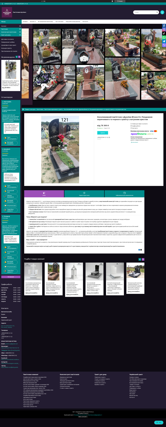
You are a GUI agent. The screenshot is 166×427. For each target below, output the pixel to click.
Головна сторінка (134, 377)
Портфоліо (133, 391)
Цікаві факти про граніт (8, 45)
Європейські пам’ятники (29, 397)
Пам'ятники (40, 109)
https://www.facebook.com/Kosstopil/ (10, 359)
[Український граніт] (7, 12)
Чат (160, 422)
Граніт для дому (6, 35)
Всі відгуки (11, 277)
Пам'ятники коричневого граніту (53, 109)
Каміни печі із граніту (100, 382)
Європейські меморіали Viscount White (33, 391)
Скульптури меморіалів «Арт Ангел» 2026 (34, 388)
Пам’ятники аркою (28, 404)
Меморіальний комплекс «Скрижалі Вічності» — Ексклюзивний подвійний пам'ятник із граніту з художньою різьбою (135, 286)
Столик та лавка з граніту (67, 388)
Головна (25, 21)
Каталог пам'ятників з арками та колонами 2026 (36, 384)
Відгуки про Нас (134, 395)
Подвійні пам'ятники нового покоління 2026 (34, 377)
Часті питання (59, 21)
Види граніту (133, 390)
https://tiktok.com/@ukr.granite (9, 367)
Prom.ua (91, 411)
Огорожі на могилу (65, 386)
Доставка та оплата (7, 39)
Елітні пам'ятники (28, 399)
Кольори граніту (6, 48)
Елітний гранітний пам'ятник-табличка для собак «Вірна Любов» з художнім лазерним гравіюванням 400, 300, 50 (11, 128)
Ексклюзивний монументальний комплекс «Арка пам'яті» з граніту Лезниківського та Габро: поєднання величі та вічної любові (53, 286)
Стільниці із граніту (100, 380)
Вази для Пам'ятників (65, 382)
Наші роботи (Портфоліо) (73, 21)
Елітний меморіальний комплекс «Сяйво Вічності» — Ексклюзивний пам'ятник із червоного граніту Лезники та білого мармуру (115, 286)
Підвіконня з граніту (100, 377)
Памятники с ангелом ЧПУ (30, 406)
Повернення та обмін (8, 42)
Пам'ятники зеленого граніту (31, 402)
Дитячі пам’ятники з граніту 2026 (32, 379)
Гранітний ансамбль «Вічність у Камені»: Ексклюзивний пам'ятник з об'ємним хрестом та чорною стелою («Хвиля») (10, 83)
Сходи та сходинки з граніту (102, 379)
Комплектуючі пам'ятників (8, 32)
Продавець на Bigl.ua (83, 413)
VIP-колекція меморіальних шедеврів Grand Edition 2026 (38, 390)
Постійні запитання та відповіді (138, 379)
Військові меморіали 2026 (30, 382)
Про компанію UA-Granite (136, 380)
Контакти (85, 21)
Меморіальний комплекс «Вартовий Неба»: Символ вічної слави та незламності (10, 239)
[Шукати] (157, 12)
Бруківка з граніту (99, 384)
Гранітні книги (63, 379)
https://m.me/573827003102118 (10, 348)
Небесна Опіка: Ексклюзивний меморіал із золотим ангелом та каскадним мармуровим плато (10, 177)
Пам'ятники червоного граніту (31, 401)
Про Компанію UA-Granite (9, 51)
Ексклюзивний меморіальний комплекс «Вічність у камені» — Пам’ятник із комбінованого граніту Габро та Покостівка (94, 286)
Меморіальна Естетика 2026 (30, 380)
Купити (103, 132)
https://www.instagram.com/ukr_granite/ (10, 363)
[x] (141, 250)
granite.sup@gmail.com (11, 343)
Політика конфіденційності (95, 415)
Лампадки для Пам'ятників (67, 380)
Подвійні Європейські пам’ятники (32, 395)
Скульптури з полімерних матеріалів (69, 384)
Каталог (32, 21)
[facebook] (139, 250)
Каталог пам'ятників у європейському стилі (34, 393)
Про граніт (132, 393)
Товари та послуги (30, 109)
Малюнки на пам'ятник (66, 377)
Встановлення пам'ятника (45, 21)
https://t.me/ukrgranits (14, 350)
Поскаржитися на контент (80, 415)
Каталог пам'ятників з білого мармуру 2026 (34, 386)
